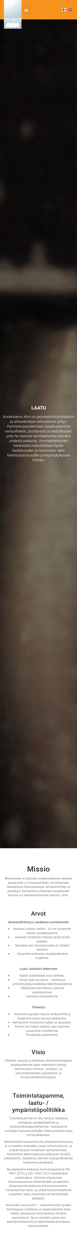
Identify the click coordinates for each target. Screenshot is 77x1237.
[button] (26, 10)
